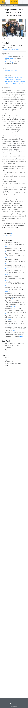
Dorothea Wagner (10, 62)
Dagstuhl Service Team (11, 70)
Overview (14, 706)
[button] (3, 28)
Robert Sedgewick (10, 58)
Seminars (4, 5)
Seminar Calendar (10, 5)
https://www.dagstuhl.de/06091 (10, 49)
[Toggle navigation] (24, 2)
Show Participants (7, 235)
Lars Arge (7, 56)
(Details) (7, 246)
